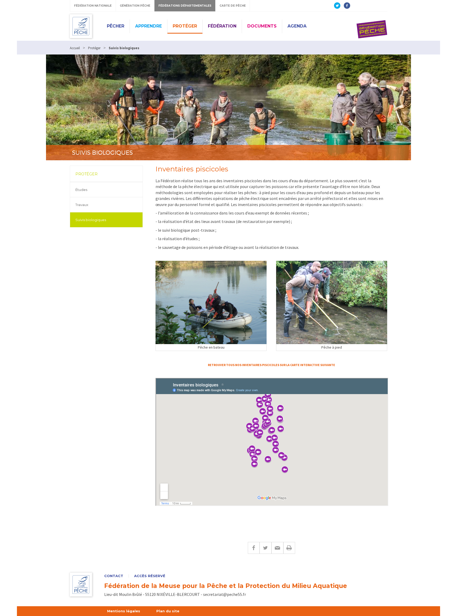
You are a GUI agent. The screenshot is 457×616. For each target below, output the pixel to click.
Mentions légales (123, 611)
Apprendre (148, 26)
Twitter (265, 548)
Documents (262, 26)
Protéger (185, 26)
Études (81, 190)
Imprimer (289, 548)
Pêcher (115, 26)
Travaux (81, 205)
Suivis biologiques (90, 220)
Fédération (222, 26)
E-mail (277, 548)
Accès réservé (149, 576)
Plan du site (167, 611)
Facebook (253, 548)
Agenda (297, 26)
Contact (113, 576)
